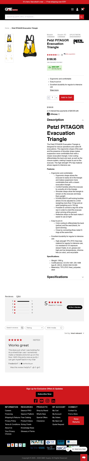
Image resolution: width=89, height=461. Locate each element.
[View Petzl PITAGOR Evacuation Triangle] (9, 38)
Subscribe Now (44, 394)
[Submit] (81, 16)
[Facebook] (36, 401)
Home (7, 28)
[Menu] (72, 9)
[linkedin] (53, 401)
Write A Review (74, 307)
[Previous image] (22, 46)
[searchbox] (12, 327)
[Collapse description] (83, 120)
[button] (65, 120)
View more (54, 90)
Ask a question (70, 54)
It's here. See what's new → (34, 2)
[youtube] (42, 401)
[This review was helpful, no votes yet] (33, 367)
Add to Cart (66, 98)
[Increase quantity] (56, 98)
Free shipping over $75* (56, 2)
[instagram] (47, 401)
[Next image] (9, 65)
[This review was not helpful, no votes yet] (37, 367)
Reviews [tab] (9, 296)
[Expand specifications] (83, 277)
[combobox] (44, 16)
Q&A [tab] (18, 296)
